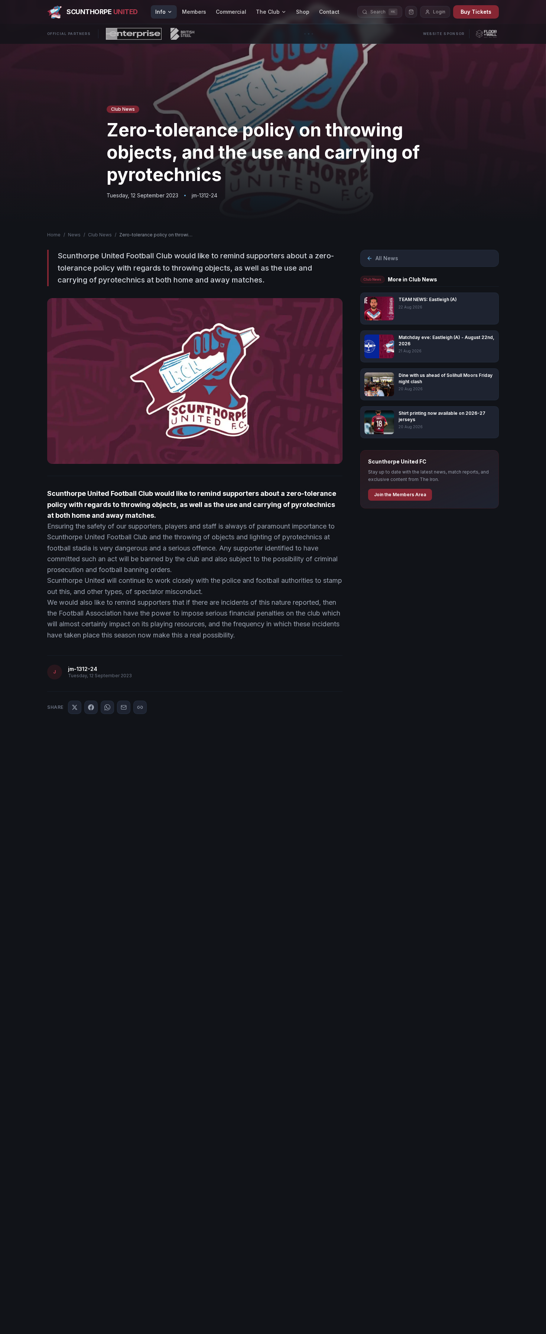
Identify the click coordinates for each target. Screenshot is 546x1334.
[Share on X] (74, 707)
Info (160, 12)
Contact (329, 12)
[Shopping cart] (411, 12)
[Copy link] (140, 707)
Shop (302, 12)
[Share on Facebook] (91, 707)
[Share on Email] (123, 707)
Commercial (231, 12)
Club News (100, 235)
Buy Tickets (476, 12)
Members (194, 12)
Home (54, 235)
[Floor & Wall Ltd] (486, 34)
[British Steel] (182, 34)
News (74, 235)
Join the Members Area (400, 494)
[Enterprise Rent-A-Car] (134, 34)
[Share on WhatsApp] (107, 707)
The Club (268, 12)
